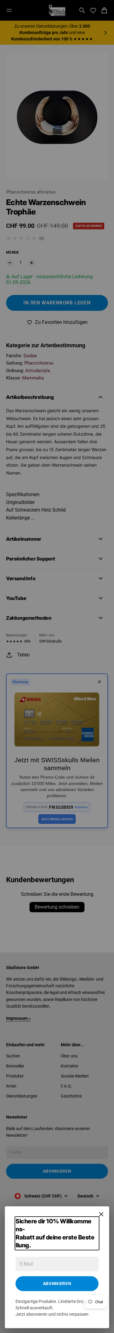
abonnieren (57, 1283)
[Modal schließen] (101, 1214)
